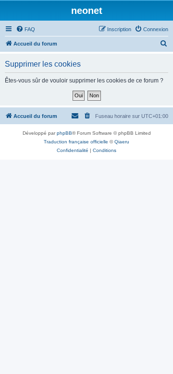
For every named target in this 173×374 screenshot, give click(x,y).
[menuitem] (25, 29)
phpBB (64, 133)
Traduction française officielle (76, 141)
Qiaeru (121, 141)
